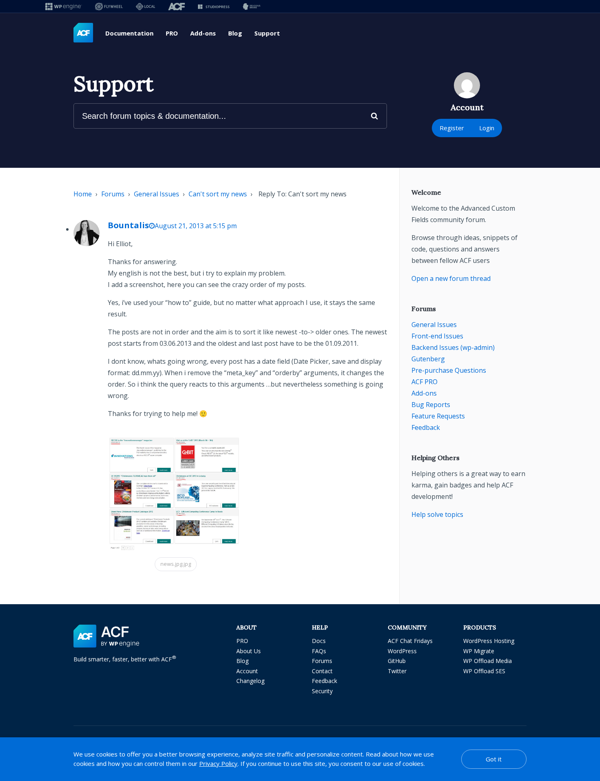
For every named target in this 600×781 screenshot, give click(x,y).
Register (452, 128)
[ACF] (176, 6)
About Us (248, 651)
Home (82, 193)
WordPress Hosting (488, 641)
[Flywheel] (109, 6)
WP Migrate (478, 651)
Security (322, 691)
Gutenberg (428, 358)
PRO (172, 33)
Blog (235, 33)
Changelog (250, 681)
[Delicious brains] (251, 6)
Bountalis (128, 225)
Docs (319, 641)
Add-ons (203, 33)
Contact (322, 671)
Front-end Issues (437, 336)
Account (247, 671)
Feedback (425, 427)
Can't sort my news (218, 193)
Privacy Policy (218, 763)
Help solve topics (437, 514)
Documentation (129, 33)
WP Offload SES (484, 671)
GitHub (397, 661)
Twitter (397, 671)
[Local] (145, 6)
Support (267, 33)
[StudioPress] (213, 6)
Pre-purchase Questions (448, 370)
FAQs (319, 651)
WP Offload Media (487, 661)
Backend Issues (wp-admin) (453, 347)
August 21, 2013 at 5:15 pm (196, 225)
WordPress (402, 651)
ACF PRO (424, 381)
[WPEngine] (64, 6)
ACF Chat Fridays (410, 641)
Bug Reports (430, 404)
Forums (112, 193)
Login (486, 128)
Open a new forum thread (451, 278)
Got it (494, 759)
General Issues (156, 193)
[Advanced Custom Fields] (83, 33)
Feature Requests (438, 416)
